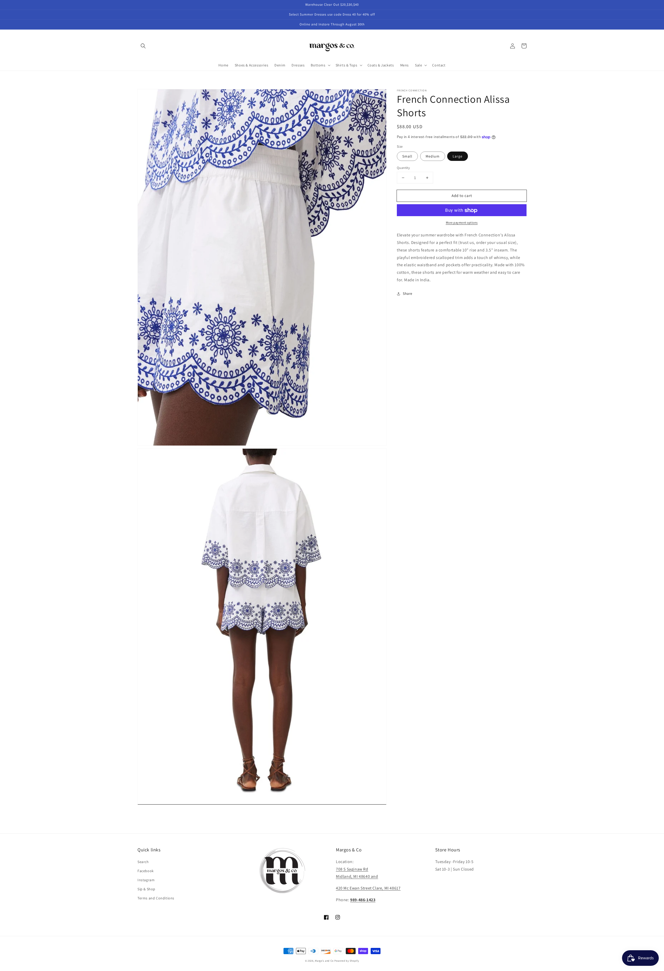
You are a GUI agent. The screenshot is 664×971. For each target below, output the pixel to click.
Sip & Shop (146, 889)
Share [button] (407, 293)
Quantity (403, 168)
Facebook (145, 871)
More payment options (462, 223)
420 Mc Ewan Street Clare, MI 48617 (368, 888)
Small (407, 156)
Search (143, 861)
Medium (433, 156)
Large (457, 156)
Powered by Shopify (346, 960)
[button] (143, 46)
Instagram (146, 880)
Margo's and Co (324, 960)
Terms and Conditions (155, 898)
